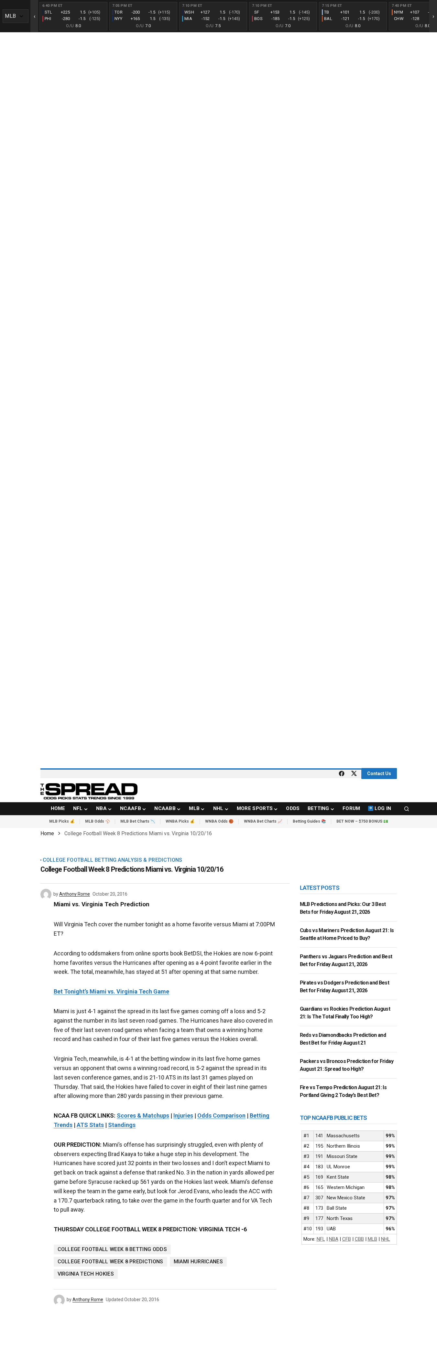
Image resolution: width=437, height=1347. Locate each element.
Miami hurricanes (198, 1261)
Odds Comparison (221, 1115)
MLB (372, 1239)
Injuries (183, 1115)
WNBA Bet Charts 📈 (263, 821)
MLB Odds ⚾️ (97, 821)
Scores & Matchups (143, 1115)
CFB (346, 1239)
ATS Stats (90, 1124)
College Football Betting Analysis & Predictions (112, 860)
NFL (321, 1239)
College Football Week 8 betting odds (112, 1249)
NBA (333, 1239)
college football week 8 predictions (110, 1261)
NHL (385, 1239)
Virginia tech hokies (86, 1274)
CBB (359, 1239)
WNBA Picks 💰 (180, 821)
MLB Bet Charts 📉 (137, 821)
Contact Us (379, 773)
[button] (406, 808)
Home (47, 833)
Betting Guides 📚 (309, 821)
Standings (122, 1124)
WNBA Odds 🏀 (219, 821)
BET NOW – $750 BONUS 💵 (362, 821)
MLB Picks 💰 (62, 821)
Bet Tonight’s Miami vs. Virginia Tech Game (111, 991)
